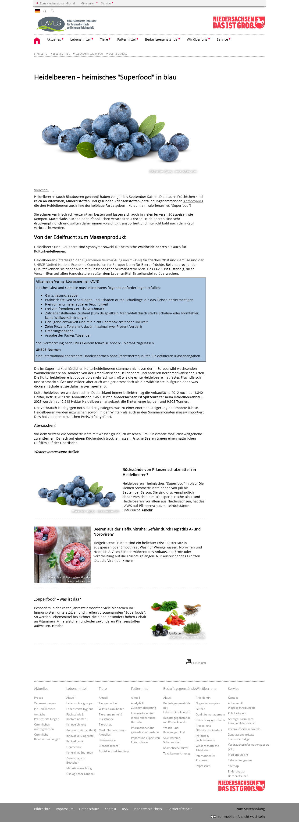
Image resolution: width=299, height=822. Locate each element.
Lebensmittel (61, 53)
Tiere (103, 688)
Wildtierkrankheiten (111, 709)
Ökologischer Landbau (80, 774)
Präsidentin (203, 697)
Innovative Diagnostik (80, 735)
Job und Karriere (44, 709)
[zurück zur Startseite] (67, 24)
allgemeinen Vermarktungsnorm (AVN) (112, 260)
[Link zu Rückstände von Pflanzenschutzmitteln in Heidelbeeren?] (77, 490)
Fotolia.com (175, 633)
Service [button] (222, 39)
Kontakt (233, 697)
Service (233, 688)
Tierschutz (105, 724)
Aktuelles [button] (54, 39)
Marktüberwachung (79, 768)
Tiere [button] (104, 39)
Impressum (203, 766)
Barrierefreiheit (179, 809)
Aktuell (70, 697)
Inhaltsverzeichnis (147, 809)
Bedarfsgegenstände (178, 688)
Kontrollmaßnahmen (79, 752)
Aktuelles (41, 688)
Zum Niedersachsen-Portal (57, 3)
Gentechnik (73, 747)
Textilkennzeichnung (176, 753)
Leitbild (200, 709)
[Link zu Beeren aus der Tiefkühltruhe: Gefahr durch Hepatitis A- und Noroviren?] (62, 555)
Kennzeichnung (76, 724)
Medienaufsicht (238, 754)
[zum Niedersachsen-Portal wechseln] (239, 27)
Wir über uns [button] (197, 39)
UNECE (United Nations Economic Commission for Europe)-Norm (84, 264)
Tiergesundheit (108, 703)
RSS (125, 809)
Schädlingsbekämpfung (114, 751)
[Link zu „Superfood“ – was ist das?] (177, 618)
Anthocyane (192, 201)
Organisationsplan (208, 703)
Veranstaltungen (45, 703)
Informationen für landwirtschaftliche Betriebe (143, 717)
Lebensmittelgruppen (89, 53)
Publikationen (237, 713)
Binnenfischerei (109, 745)
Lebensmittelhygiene (79, 709)
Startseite (40, 53)
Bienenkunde (107, 740)
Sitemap (233, 766)
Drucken (199, 663)
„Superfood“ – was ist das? (57, 599)
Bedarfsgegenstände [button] (161, 39)
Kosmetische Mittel (175, 748)
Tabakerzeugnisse (240, 760)
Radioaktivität (75, 741)
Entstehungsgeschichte (211, 720)
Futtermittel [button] (126, 39)
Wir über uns (206, 688)
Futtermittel (140, 688)
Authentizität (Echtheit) (81, 730)
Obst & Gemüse (118, 53)
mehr (148, 510)
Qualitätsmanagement (210, 714)
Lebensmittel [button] (80, 39)
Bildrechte (42, 809)
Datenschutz (89, 809)
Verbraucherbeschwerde (244, 729)
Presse (38, 697)
